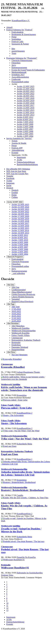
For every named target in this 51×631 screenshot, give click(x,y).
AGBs (9, 619)
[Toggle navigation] (2, 23)
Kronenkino (22, 395)
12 (7, 608)
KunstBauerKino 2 (24, 413)
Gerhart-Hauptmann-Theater (28, 372)
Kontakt (9, 624)
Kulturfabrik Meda (24, 444)
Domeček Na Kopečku (26, 557)
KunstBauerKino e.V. (21, 20)
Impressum (10, 617)
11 (7, 605)
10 (7, 603)
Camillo (20, 495)
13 (7, 610)
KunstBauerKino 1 (24, 459)
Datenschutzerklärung (15, 622)
